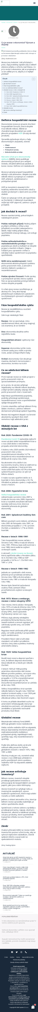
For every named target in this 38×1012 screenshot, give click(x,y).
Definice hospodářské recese (12, 81)
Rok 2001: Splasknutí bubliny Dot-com (18, 96)
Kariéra (12, 957)
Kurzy (18, 957)
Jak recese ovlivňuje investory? (13, 110)
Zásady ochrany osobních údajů (19, 962)
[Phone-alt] (26, 952)
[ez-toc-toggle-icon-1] (33, 79)
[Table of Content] (33, 78)
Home (3, 22)
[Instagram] (21, 952)
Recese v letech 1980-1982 (14, 100)
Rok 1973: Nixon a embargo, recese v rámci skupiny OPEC (19, 103)
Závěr (5, 112)
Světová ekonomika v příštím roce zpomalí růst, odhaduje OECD (18, 931)
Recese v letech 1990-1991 (15, 98)
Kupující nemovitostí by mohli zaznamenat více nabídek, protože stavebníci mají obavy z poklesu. (18, 941)
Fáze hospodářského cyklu (12, 86)
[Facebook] (12, 952)
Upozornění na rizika (28, 957)
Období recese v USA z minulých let (14, 90)
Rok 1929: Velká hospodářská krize (17, 106)
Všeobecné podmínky (19, 960)
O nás (6, 957)
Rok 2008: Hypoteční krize (14, 94)
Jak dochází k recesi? (10, 84)
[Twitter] (17, 952)
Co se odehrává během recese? (13, 88)
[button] (34, 3)
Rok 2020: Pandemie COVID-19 (16, 92)
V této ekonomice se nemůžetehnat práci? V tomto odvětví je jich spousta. (19, 922)
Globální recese (8, 108)
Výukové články (12, 22)
